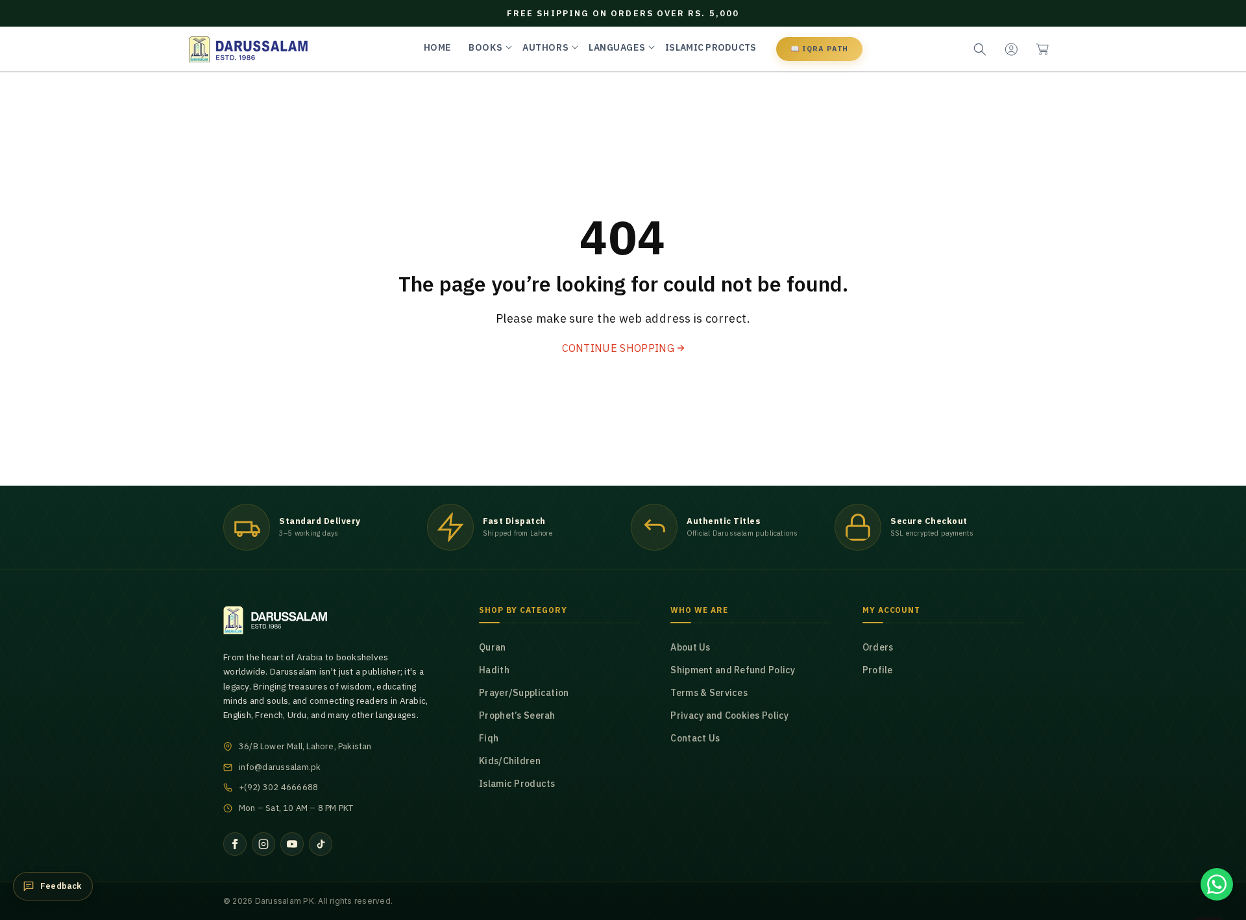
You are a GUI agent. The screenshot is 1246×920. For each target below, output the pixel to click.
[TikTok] (320, 844)
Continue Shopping (618, 348)
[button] (1042, 49)
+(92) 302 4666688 (278, 787)
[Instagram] (263, 844)
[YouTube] (292, 844)
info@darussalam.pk (280, 767)
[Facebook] (235, 844)
